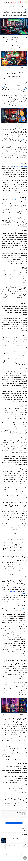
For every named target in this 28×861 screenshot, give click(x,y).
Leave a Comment (14, 822)
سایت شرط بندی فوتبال (20, 199)
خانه (25, 6)
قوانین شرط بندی (13, 525)
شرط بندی (24, 9)
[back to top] (25, 858)
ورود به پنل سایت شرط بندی (18, 2)
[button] (14, 58)
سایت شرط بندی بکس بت (20, 166)
